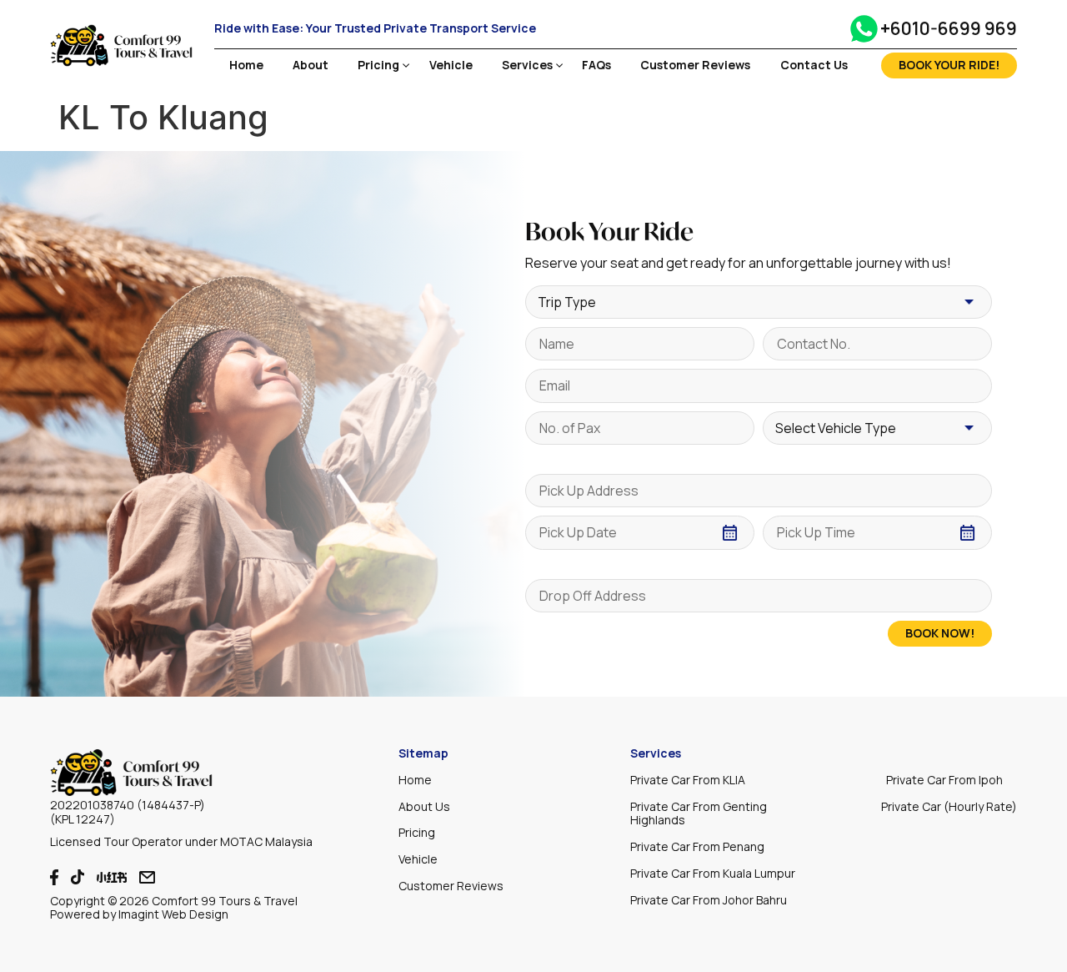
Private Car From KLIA (687, 780)
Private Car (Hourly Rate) (949, 806)
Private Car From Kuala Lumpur (712, 873)
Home (246, 65)
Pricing (378, 65)
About (310, 65)
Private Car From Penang (697, 846)
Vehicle (451, 65)
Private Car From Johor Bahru (708, 900)
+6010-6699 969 (948, 28)
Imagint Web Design (173, 914)
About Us (424, 806)
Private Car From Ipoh (944, 780)
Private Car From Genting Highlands (698, 813)
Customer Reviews (695, 65)
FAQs (596, 65)
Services (527, 65)
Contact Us (814, 65)
